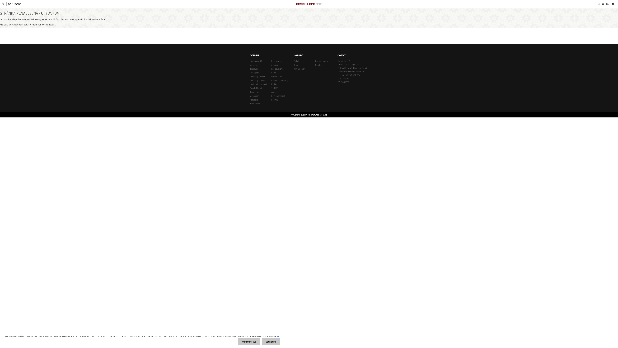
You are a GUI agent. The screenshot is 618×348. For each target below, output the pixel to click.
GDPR (273, 72)
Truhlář (274, 88)
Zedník (274, 92)
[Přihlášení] (603, 3)
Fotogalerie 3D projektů (256, 63)
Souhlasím (271, 341)
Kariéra (274, 84)
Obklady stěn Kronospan (255, 94)
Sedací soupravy (322, 61)
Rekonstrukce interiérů (277, 63)
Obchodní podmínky (279, 80)
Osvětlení (319, 65)
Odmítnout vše (249, 341)
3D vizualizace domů (258, 84)
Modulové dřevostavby (255, 101)
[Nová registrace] (607, 3)
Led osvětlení (277, 69)
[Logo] (309, 4)
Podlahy (297, 61)
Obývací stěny (299, 69)
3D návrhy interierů (257, 80)
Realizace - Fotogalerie (254, 71)
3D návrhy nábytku (257, 76)
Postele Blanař (256, 88)
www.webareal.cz (319, 114)
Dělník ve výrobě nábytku (278, 98)
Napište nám (276, 76)
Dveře (296, 65)
